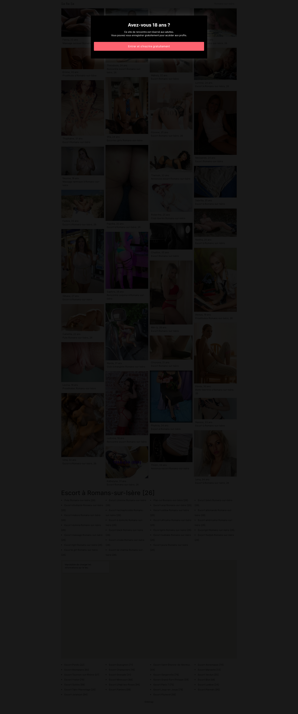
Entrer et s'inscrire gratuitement (149, 46)
